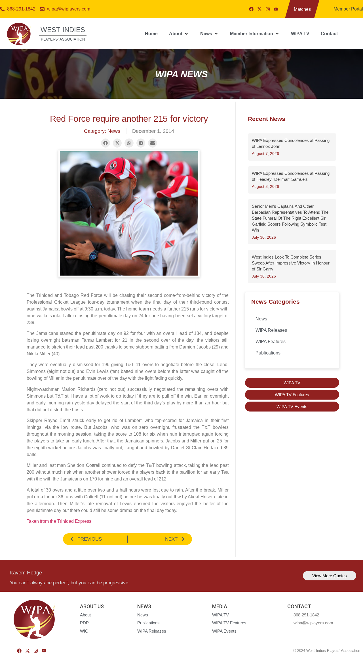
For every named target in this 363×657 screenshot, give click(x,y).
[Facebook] (251, 9)
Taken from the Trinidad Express (59, 521)
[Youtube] (276, 9)
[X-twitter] (259, 9)
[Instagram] (267, 9)
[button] (179, 34)
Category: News (102, 131)
